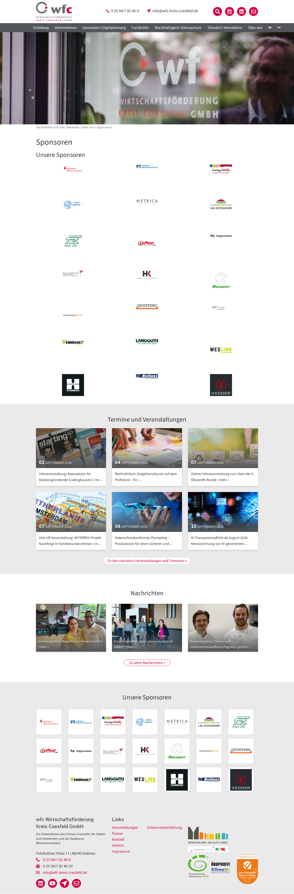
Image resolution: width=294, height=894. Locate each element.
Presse (117, 833)
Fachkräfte (140, 27)
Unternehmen (66, 27)
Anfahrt (118, 845)
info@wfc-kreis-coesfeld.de (175, 11)
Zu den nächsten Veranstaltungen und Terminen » (147, 560)
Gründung (41, 27)
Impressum (121, 851)
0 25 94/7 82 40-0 (125, 11)
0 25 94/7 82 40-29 (57, 866)
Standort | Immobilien (225, 27)
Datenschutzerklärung (164, 827)
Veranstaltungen (125, 827)
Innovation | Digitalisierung (104, 27)
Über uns (255, 27)
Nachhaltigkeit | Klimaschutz (178, 27)
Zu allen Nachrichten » (147, 662)
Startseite (72, 127)
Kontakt (118, 839)
